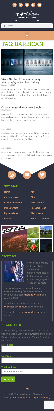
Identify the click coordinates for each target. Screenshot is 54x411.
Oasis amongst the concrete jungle (21, 107)
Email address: (9, 367)
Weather (8, 218)
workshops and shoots (15, 306)
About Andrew (11, 197)
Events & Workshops (14, 202)
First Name (7, 345)
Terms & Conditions (40, 218)
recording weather (32, 294)
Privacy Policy (43, 397)
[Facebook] (27, 5)
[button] (27, 34)
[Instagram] (14, 5)
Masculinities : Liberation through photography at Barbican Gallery (21, 81)
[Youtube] (39, 5)
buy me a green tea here (28, 312)
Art (32, 192)
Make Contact (11, 208)
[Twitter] (21, 5)
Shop (33, 197)
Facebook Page (38, 208)
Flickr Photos (37, 202)
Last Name (7, 356)
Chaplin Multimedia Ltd (23, 397)
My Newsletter (11, 213)
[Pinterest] (33, 5)
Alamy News (37, 213)
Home (7, 192)
